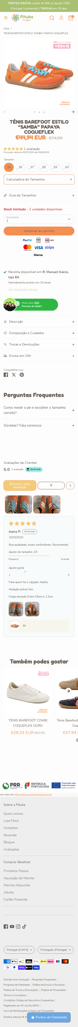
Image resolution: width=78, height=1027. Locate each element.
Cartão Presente (15, 899)
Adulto (9, 892)
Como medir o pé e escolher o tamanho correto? (35, 410)
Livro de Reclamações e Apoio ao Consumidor (29, 1011)
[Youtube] (12, 926)
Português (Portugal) (53, 950)
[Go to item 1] (18, 504)
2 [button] (39, 112)
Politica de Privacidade (53, 990)
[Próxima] (73, 112)
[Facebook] (6, 926)
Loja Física (11, 820)
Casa (6, 28)
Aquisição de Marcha (19, 878)
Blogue (9, 842)
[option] (39, 73)
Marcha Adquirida (17, 885)
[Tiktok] (24, 926)
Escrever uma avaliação (20, 485)
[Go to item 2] (46, 504)
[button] (14, 149)
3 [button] (43, 112)
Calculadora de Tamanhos (26, 179)
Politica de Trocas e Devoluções (21, 990)
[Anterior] (5, 112)
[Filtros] (51, 485)
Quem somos (13, 813)
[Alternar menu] (5, 18)
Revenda (10, 835)
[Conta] (61, 17)
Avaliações (11, 849)
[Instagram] (18, 926)
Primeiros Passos (16, 871)
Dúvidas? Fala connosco (23, 425)
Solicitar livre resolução (16, 979)
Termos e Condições (15, 995)
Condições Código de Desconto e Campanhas (29, 1000)
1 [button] (35, 112)
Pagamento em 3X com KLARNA (21, 1005)
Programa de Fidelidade (17, 985)
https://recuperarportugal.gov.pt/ (33, 794)
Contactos (11, 828)
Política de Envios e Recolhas (49, 985)
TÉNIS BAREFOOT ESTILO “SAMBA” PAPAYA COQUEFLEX (36, 33)
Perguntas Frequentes (44, 979)
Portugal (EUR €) (17, 950)
